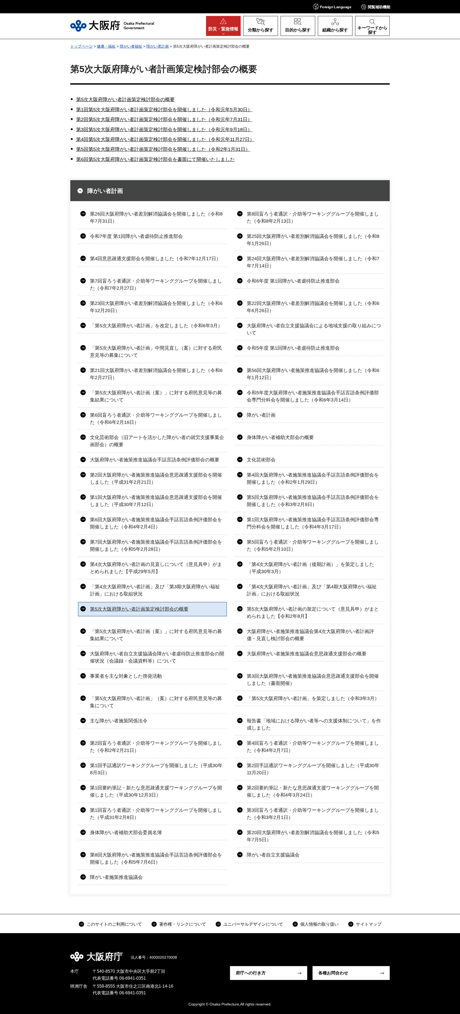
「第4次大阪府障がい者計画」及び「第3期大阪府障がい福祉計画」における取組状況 (155, 590)
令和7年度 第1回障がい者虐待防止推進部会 (136, 236)
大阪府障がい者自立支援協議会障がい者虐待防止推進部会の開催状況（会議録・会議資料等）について (157, 657)
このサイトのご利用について (114, 924)
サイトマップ (368, 924)
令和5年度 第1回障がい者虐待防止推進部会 (293, 348)
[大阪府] (112, 26)
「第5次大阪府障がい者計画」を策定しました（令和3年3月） (313, 698)
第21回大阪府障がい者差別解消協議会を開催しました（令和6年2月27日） (156, 374)
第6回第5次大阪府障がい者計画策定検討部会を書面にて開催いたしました (155, 159)
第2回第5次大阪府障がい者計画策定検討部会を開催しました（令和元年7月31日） (164, 119)
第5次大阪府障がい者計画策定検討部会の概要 (125, 99)
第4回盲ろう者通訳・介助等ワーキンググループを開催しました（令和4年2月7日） (313, 746)
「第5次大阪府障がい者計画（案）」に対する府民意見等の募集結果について (156, 396)
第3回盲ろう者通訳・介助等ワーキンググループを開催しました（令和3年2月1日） (313, 814)
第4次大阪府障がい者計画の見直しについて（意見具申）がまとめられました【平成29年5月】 (156, 568)
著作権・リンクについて (182, 924)
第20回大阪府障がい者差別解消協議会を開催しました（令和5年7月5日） (313, 836)
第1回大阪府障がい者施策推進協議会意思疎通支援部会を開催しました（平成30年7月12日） (156, 501)
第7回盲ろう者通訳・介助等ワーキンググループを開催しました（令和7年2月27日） (156, 284)
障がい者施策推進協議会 (116, 877)
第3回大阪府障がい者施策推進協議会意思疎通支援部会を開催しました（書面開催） (313, 679)
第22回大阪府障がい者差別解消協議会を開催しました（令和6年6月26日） (313, 307)
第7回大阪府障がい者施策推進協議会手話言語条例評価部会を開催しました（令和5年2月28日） (156, 545)
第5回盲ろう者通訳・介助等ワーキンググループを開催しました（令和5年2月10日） (313, 545)
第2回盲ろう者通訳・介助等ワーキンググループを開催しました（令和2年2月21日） (156, 746)
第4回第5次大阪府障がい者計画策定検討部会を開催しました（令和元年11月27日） (165, 139)
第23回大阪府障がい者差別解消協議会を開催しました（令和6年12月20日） (156, 307)
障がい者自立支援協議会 (273, 855)
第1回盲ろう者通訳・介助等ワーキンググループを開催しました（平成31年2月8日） (156, 814)
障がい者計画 (157, 46)
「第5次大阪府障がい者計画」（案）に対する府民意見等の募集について (156, 702)
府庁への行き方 (251, 973)
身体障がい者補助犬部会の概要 (280, 437)
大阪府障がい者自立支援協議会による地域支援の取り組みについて (314, 329)
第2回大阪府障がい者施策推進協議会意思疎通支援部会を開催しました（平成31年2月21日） (156, 478)
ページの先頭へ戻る (392, 953)
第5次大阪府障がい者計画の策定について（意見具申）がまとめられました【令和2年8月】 (313, 612)
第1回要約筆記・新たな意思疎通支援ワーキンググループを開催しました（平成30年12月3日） (156, 791)
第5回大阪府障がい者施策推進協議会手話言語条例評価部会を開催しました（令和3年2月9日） (313, 501)
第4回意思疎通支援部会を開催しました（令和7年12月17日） (155, 258)
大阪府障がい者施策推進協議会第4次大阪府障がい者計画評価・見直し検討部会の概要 (310, 635)
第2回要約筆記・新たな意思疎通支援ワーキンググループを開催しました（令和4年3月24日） (313, 791)
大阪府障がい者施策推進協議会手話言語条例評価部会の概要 (154, 459)
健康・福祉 (106, 46)
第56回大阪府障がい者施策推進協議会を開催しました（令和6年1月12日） (313, 374)
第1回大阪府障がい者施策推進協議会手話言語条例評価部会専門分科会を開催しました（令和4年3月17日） (313, 523)
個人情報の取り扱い (319, 924)
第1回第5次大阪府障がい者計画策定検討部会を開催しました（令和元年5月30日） (164, 109)
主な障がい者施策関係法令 (118, 720)
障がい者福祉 (131, 46)
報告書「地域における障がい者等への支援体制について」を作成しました (314, 724)
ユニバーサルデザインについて (253, 924)
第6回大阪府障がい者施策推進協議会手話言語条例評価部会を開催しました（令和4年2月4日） (156, 523)
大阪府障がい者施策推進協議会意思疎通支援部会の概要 (307, 653)
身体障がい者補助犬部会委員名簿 (126, 832)
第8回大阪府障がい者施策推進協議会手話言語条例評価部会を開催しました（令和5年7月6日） (156, 858)
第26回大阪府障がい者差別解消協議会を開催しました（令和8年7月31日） (156, 217)
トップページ (81, 46)
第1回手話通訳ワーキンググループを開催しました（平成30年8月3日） (156, 769)
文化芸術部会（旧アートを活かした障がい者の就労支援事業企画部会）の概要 (157, 441)
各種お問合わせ (333, 973)
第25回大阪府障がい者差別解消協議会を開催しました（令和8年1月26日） (313, 240)
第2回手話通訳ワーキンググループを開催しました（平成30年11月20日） (313, 769)
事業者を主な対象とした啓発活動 (126, 676)
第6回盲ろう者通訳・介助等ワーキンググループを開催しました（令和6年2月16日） (156, 418)
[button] (332, 6)
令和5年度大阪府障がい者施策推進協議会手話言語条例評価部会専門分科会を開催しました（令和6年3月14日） (313, 396)
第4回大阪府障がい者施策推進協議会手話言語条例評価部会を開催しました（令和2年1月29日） (313, 478)
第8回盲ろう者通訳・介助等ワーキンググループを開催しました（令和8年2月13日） (313, 217)
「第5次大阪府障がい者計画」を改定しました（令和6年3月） (156, 325)
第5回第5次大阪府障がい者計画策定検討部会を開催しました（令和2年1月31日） (163, 149)
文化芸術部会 (261, 459)
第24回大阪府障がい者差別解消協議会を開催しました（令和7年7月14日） (313, 262)
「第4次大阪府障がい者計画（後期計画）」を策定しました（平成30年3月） (310, 568)
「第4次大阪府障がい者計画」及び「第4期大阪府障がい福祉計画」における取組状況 (312, 590)
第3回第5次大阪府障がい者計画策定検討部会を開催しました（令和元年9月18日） (164, 129)
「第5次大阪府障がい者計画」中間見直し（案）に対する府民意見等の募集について (156, 351)
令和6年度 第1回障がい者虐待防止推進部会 (293, 281)
